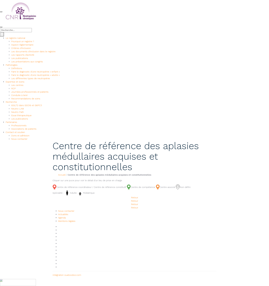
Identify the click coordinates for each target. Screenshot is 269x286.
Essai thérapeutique (21, 115)
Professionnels (18, 125)
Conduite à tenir (19, 95)
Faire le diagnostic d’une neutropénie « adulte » (35, 75)
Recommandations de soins (25, 98)
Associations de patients (23, 129)
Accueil (61, 174)
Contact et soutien (15, 132)
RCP (13, 88)
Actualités (63, 214)
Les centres (17, 85)
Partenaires (11, 122)
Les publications (19, 58)
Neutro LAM (17, 108)
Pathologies (12, 65)
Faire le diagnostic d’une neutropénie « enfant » (35, 71)
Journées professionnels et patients (29, 92)
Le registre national (15, 38)
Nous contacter (19, 139)
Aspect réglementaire (22, 44)
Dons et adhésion (20, 135)
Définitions (16, 68)
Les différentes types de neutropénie (30, 78)
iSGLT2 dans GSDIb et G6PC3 (26, 105)
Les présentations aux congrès (27, 61)
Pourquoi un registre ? (22, 41)
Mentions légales (66, 221)
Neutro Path (17, 112)
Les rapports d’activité (22, 55)
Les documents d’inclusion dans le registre (33, 51)
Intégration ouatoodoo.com (67, 275)
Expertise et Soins (15, 81)
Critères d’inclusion (21, 48)
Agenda (62, 217)
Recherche (11, 102)
